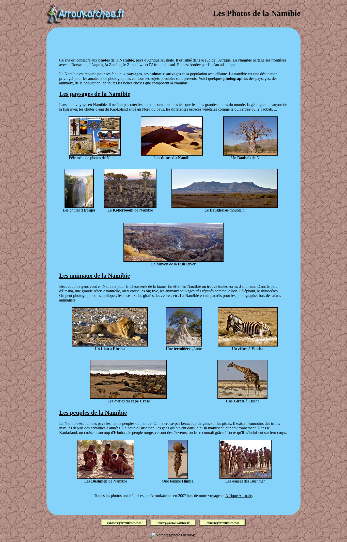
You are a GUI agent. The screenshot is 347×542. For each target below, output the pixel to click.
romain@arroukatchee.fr (223, 523)
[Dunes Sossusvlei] (172, 154)
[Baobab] (250, 154)
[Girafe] (242, 397)
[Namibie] (95, 154)
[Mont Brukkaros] (224, 206)
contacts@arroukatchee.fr (124, 523)
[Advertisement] (173, 38)
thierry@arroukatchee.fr (173, 523)
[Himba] (178, 477)
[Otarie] (128, 397)
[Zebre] (248, 345)
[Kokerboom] (130, 206)
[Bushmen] (105, 477)
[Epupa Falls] (79, 206)
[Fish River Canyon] (173, 260)
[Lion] (110, 345)
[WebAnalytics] (173, 540)
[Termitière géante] (184, 345)
